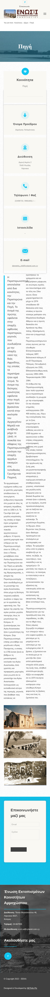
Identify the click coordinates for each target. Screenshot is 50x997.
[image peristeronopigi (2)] (26, 745)
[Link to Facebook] (25, 2)
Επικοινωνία (24, 6)
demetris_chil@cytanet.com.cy (25, 266)
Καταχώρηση (19, 849)
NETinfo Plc (32, 988)
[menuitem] (24, 6)
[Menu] (44, 14)
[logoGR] (21, 13)
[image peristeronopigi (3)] (26, 718)
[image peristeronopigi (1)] (26, 773)
